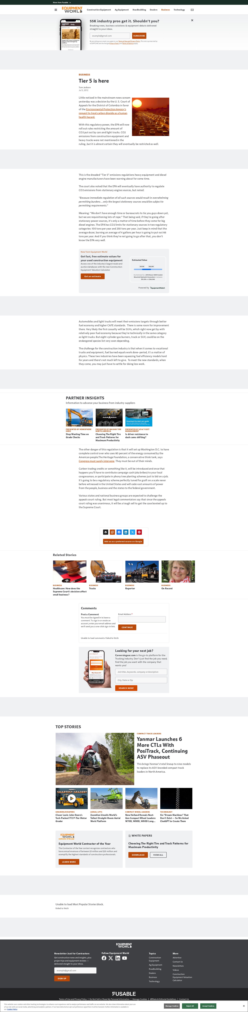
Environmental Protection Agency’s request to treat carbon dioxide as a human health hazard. (103, 113)
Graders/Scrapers (65, 812)
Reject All (190, 1006)
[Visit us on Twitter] (110, 957)
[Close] (244, 1006)
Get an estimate (92, 276)
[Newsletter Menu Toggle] (192, 9)
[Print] (105, 532)
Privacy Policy (114, 43)
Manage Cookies (139, 999)
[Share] (119, 532)
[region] (124, 1006)
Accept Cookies (208, 1006)
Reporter (130, 588)
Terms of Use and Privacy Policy (129, 41)
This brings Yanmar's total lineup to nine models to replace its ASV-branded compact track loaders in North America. (164, 767)
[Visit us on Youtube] (124, 957)
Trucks (92, 588)
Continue (127, 627)
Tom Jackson (85, 87)
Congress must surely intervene (96, 461)
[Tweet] (132, 532)
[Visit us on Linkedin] (117, 957)
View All (158, 855)
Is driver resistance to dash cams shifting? (136, 436)
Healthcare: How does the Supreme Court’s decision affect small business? (70, 591)
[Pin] (139, 532)
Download (138, 855)
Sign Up (62, 978)
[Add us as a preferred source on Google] (112, 532)
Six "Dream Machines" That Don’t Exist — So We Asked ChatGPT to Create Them (174, 818)
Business (84, 74)
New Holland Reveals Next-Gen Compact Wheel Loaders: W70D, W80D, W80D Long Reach (140, 818)
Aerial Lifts (96, 812)
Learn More (69, 862)
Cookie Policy (12, 1009)
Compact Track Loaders (149, 733)
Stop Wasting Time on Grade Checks (77, 436)
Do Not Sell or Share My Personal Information (110, 999)
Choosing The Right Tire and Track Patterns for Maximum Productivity (108, 437)
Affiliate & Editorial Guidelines (163, 999)
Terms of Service (128, 43)
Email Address (125, 614)
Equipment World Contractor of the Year (84, 843)
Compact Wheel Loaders (137, 812)
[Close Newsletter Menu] (192, 20)
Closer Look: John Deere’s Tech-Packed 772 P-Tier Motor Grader (71, 818)
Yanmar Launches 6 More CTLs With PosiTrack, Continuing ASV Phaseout (162, 748)
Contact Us (184, 999)
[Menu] (55, 9)
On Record (166, 588)
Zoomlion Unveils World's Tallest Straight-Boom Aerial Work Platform (105, 818)
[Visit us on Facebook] (104, 957)
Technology (166, 812)
